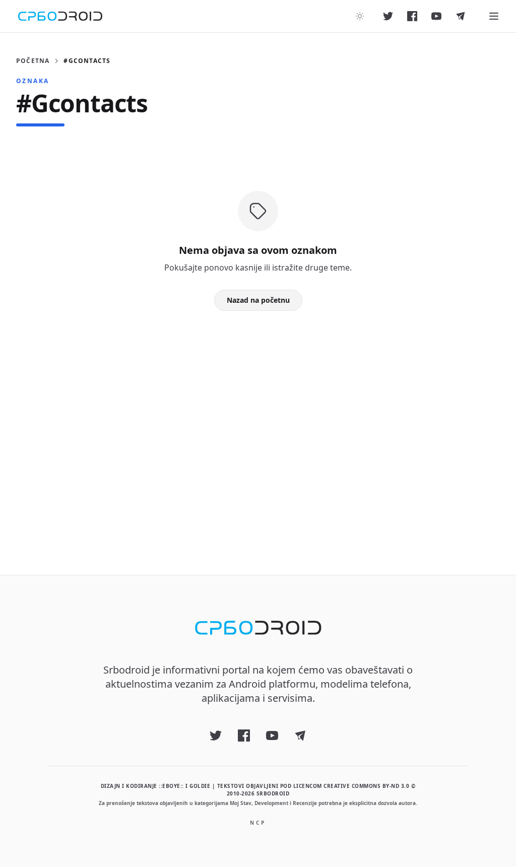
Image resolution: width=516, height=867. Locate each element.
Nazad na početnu (258, 300)
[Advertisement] (258, 426)
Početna (32, 61)
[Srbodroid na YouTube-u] (436, 16)
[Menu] (494, 16)
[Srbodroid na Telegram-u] (460, 16)
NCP (258, 822)
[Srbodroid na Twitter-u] (388, 16)
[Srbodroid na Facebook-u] (412, 16)
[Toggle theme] (360, 16)
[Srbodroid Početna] (60, 16)
